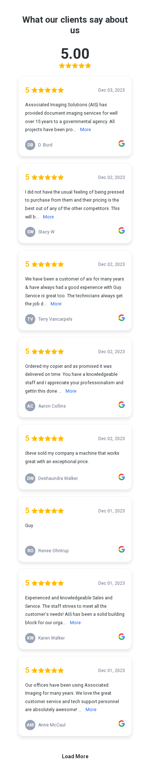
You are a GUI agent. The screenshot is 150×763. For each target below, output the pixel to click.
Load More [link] (75, 756)
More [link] (85, 129)
